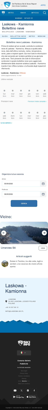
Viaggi (23, 13)
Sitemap (24, 378)
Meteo (11, 13)
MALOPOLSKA (8, 32)
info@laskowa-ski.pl (14, 311)
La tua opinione (6, 123)
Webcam (41, 36)
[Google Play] (18, 396)
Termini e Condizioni (24, 376)
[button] (44, 12)
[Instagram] (27, 390)
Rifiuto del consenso (24, 383)
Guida (5, 36)
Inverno (18, 18)
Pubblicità (24, 364)
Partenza (5, 189)
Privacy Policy (24, 373)
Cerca (24, 203)
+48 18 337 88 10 (11, 307)
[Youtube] (15, 390)
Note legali (24, 371)
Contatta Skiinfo (24, 360)
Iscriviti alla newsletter (24, 367)
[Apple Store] (31, 396)
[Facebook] (34, 390)
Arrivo (4, 179)
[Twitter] (21, 390)
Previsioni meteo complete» (37, 101)
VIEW (43, 248)
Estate (27, 18)
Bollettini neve (18, 36)
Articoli (35, 13)
